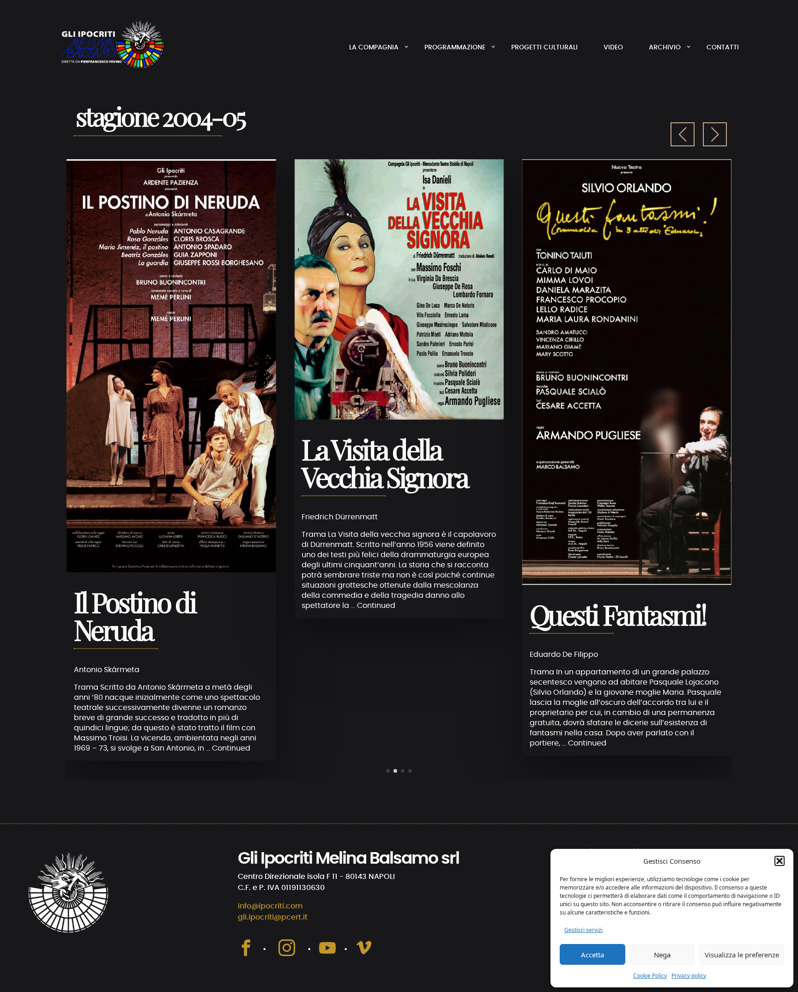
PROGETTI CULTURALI (544, 47)
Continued (231, 748)
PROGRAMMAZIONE (454, 47)
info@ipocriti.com (270, 906)
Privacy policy (688, 976)
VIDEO (613, 47)
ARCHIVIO (665, 47)
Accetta (592, 954)
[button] (779, 861)
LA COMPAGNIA (374, 47)
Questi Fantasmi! (618, 617)
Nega (662, 954)
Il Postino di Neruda (135, 618)
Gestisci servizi (583, 930)
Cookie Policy (650, 976)
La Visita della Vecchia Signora (385, 465)
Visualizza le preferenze (742, 954)
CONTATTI (723, 47)
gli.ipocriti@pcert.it (273, 917)
